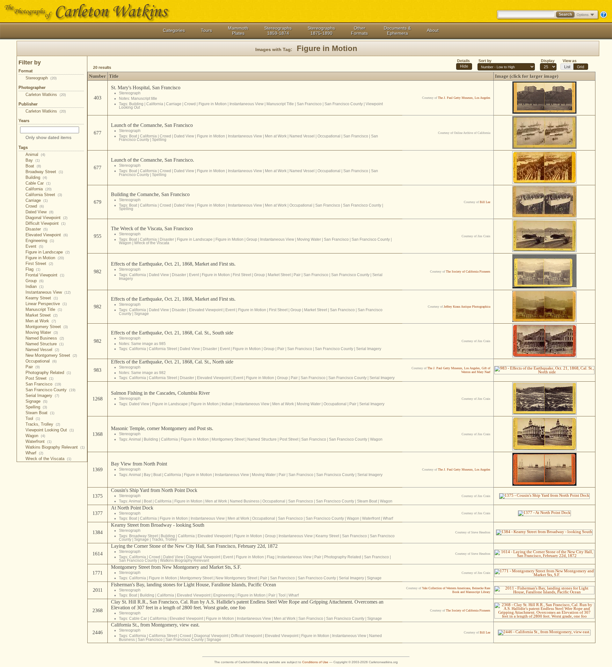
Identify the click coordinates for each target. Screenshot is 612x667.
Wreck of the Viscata (48, 458)
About (433, 30)
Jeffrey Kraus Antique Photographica (467, 306)
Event (34, 246)
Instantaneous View (48, 292)
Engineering (40, 240)
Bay (33, 160)
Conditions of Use (315, 662)
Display (548, 61)
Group (35, 280)
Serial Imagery (42, 395)
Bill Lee (485, 202)
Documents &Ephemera (397, 31)
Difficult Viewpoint (46, 223)
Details (463, 61)
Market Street (42, 315)
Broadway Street (44, 171)
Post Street (40, 378)
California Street (44, 194)
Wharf (34, 453)
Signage (36, 401)
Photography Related (48, 372)
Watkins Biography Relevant (55, 447)
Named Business (45, 338)
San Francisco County (51, 389)
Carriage (37, 200)
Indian (35, 286)
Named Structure (45, 343)
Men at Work (41, 321)
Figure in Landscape (48, 252)
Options (583, 15)
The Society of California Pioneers (468, 271)
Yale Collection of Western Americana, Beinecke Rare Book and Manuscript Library (456, 590)
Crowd (35, 206)
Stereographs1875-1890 (321, 31)
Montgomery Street (47, 326)
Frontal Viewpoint (45, 275)
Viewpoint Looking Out (50, 430)
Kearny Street (42, 298)
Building (36, 177)
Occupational (41, 361)
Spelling (36, 407)
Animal (35, 154)
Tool (33, 418)
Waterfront (39, 441)
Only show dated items (48, 137)
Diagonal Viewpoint (47, 217)
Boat (33, 166)
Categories (174, 30)
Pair (33, 366)
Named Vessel (42, 349)
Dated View (40, 211)
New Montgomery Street (51, 355)
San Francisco (43, 384)
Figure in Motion (45, 257)
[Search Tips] (603, 16)
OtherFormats (359, 31)
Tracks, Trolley (43, 424)
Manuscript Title (44, 309)
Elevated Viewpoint (47, 234)
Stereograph (41, 78)
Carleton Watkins (46, 94)
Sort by (485, 61)
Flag (33, 269)
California (39, 189)
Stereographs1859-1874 (278, 31)
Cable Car (38, 183)
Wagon (35, 435)
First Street (39, 263)
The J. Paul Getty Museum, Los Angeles (464, 97)
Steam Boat (40, 412)
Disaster (37, 229)
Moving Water (42, 332)
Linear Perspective (46, 303)
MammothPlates (238, 31)
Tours (206, 30)
